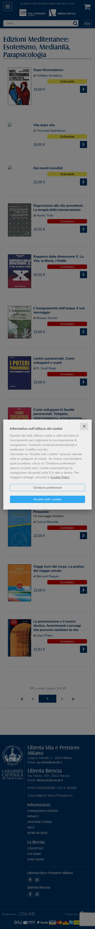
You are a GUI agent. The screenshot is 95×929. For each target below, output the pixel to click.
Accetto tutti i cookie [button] (47, 499)
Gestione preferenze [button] (47, 487)
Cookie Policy (60, 477)
